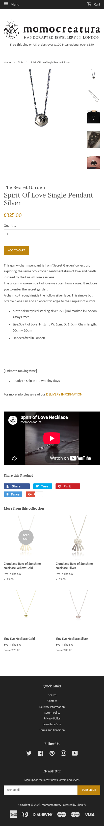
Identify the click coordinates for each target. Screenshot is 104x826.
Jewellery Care (52, 724)
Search (52, 695)
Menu (14, 5)
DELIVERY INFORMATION (64, 395)
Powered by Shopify (74, 805)
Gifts (20, 62)
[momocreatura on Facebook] (40, 754)
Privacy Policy (52, 718)
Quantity (10, 226)
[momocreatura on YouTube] (75, 754)
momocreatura (51, 805)
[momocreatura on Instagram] (63, 754)
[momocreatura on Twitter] (29, 754)
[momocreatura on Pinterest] (52, 754)
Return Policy (52, 712)
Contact (52, 701)
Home (7, 62)
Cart (96, 5)
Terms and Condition (52, 730)
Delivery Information (52, 707)
